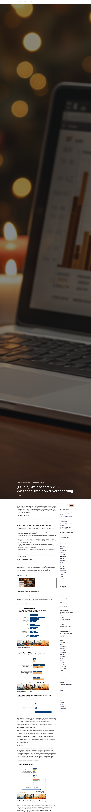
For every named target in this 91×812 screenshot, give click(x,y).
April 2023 (62, 566)
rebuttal (61, 596)
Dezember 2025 (63, 550)
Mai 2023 (61, 564)
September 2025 (63, 552)
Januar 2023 (62, 568)
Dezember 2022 (63, 570)
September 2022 (63, 572)
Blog (21, 482)
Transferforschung (63, 598)
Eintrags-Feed (62, 704)
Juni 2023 (61, 562)
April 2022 (62, 578)
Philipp (19, 495)
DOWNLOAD (19, 521)
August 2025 (62, 554)
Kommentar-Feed (63, 706)
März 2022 (62, 580)
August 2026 (62, 546)
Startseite (18, 482)
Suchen (61, 503)
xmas (61, 602)
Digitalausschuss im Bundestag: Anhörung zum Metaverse (66, 537)
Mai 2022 (61, 576)
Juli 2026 (61, 548)
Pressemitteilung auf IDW (22, 562)
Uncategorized (62, 600)
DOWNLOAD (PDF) (22, 575)
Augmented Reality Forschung (66, 590)
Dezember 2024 (63, 556)
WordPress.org (63, 708)
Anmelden (62, 702)
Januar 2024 (62, 558)
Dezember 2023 (63, 560)
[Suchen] (73, 606)
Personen (61, 594)
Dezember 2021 (63, 582)
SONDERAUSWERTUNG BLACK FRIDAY (31, 760)
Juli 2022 (61, 574)
